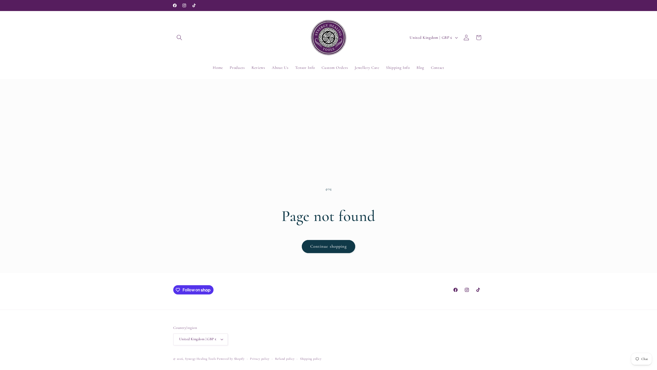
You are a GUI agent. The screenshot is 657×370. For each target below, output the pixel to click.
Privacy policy (259, 358)
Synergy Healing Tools (200, 358)
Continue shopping (328, 246)
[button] (179, 37)
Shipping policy (311, 358)
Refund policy (285, 358)
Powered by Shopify (231, 358)
